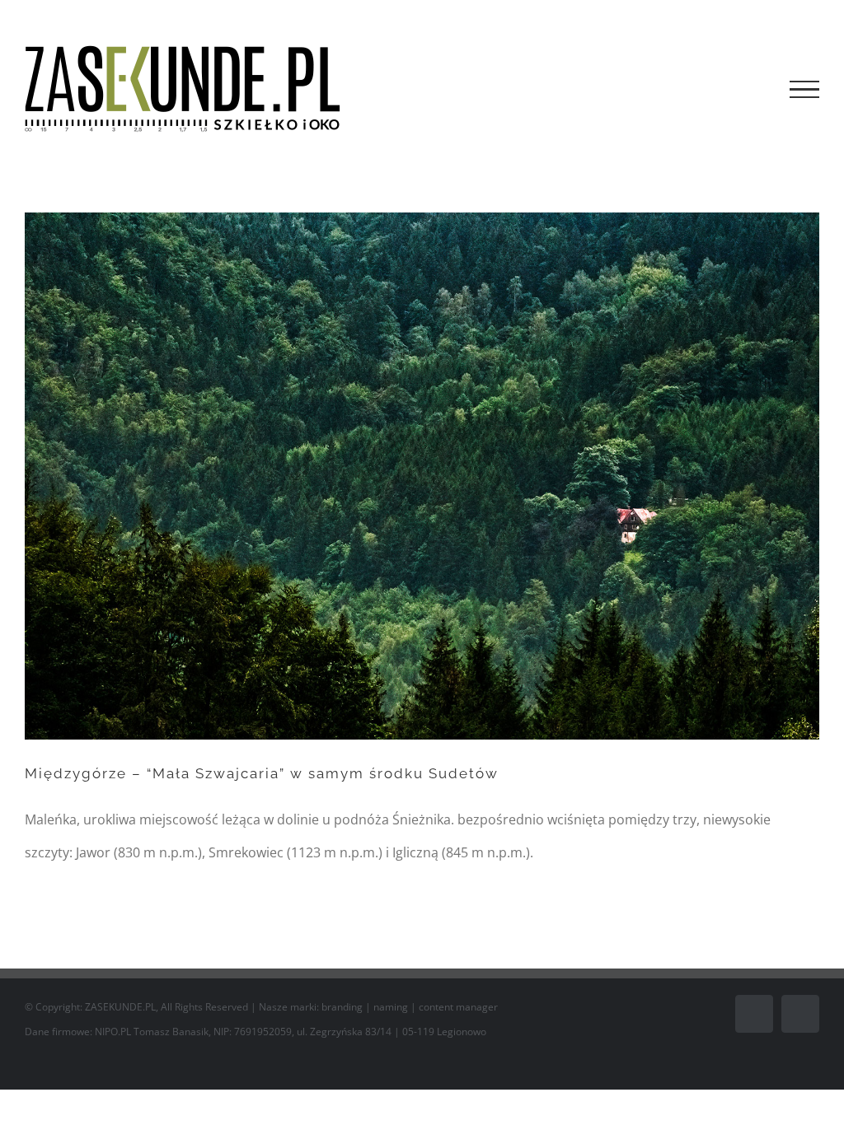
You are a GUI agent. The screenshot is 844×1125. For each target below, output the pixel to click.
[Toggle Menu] (804, 90)
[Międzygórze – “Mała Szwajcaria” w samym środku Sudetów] (422, 476)
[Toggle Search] (748, 89)
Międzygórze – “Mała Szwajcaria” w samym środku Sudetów (262, 773)
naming (390, 1007)
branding (342, 1007)
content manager (458, 1007)
